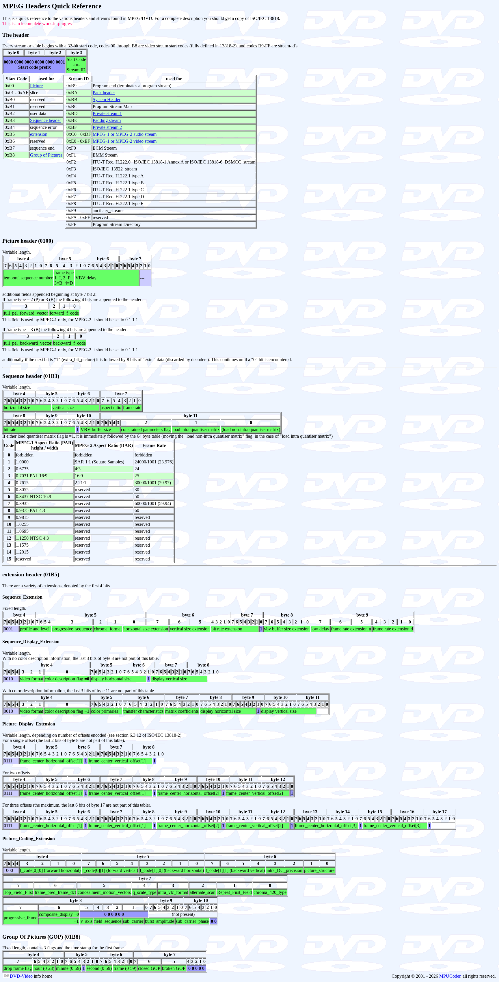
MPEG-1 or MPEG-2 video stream (125, 141)
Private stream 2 (107, 127)
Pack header (104, 92)
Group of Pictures (46, 155)
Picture (36, 85)
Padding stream (107, 120)
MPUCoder (449, 976)
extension (38, 134)
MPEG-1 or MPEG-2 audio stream (125, 134)
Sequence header (45, 120)
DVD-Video (21, 976)
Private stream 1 (107, 113)
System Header (106, 99)
